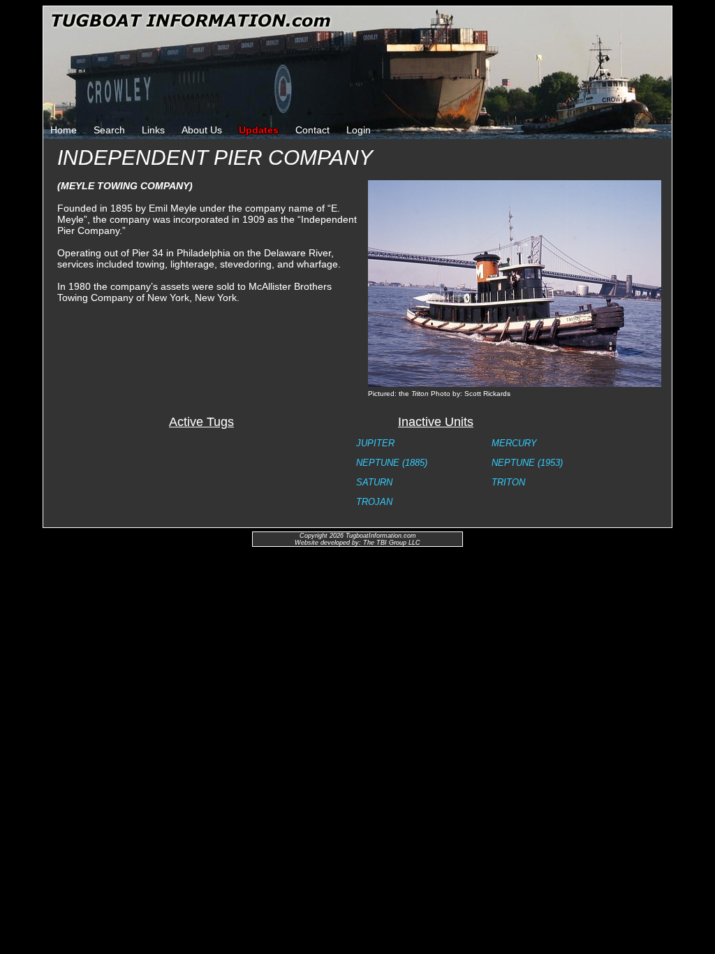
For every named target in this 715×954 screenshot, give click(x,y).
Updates (259, 129)
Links (153, 129)
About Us (202, 129)
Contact (312, 129)
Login (358, 129)
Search (109, 129)
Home (63, 129)
